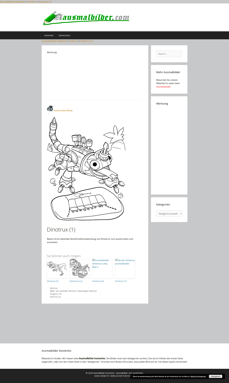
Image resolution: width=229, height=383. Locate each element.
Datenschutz (64, 35)
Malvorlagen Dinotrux (87, 291)
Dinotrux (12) (76, 281)
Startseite (48, 35)
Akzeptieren (215, 376)
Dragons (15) (55, 294)
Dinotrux (54, 288)
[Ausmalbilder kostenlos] (85, 17)
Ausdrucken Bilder (63, 110)
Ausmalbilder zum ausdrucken (129, 373)
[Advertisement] (95, 76)
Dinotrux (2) (98, 281)
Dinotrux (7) (121, 281)
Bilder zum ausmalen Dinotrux (63, 291)
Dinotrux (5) (52, 281)
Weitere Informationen (198, 376)
